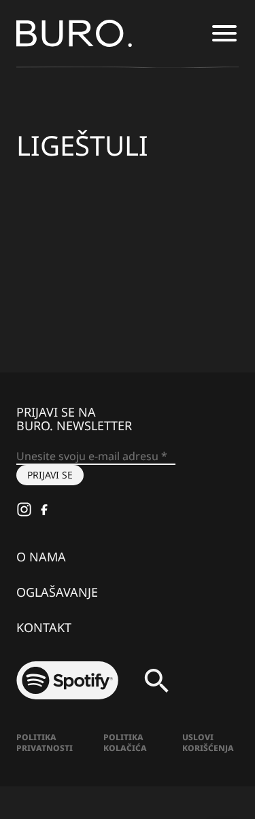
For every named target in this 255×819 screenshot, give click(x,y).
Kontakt (43, 627)
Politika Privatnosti (44, 742)
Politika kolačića (125, 742)
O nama (41, 556)
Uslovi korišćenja (208, 742)
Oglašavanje (57, 592)
